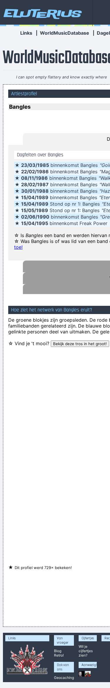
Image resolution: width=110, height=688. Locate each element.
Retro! (59, 655)
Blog (57, 651)
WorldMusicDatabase (64, 33)
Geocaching (64, 677)
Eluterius (41, 13)
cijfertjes (86, 651)
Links (26, 33)
